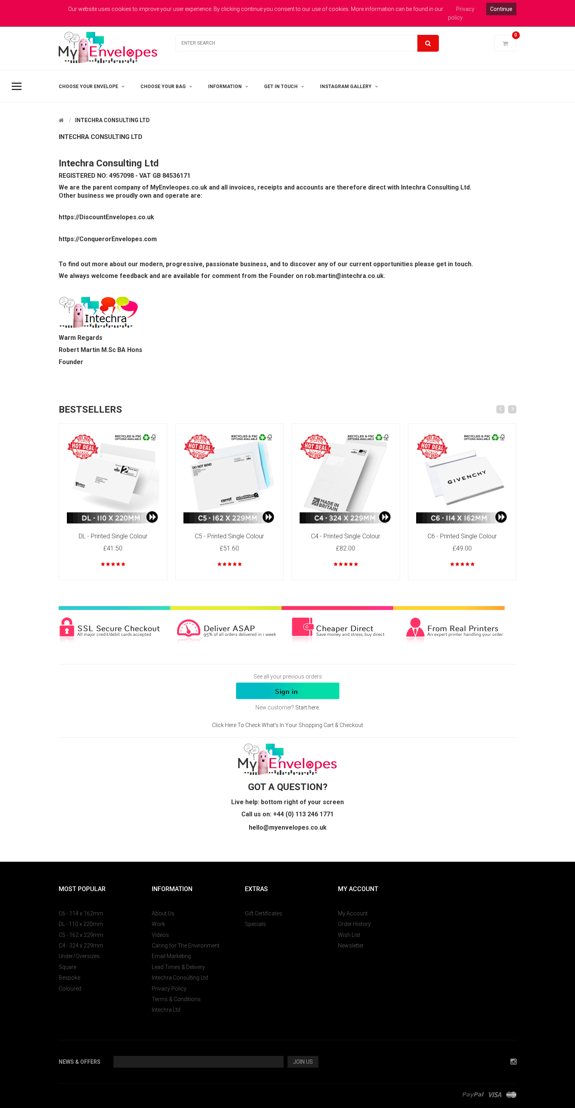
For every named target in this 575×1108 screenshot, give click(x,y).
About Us (163, 913)
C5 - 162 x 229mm (81, 935)
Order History (354, 924)
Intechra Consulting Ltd (112, 120)
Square (67, 967)
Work (158, 924)
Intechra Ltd (166, 1010)
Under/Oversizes (79, 956)
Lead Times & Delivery (178, 967)
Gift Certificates (263, 913)
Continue (501, 9)
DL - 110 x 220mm (81, 924)
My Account (353, 913)
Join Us (303, 1062)
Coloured (70, 988)
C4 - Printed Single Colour (345, 536)
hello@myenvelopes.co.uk (288, 827)
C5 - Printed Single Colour (229, 536)
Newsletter (351, 945)
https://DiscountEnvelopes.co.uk (106, 217)
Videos (160, 935)
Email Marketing (171, 956)
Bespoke (69, 977)
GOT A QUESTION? (287, 786)
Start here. (307, 707)
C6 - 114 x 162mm (81, 913)
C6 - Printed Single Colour (462, 536)
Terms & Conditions (176, 999)
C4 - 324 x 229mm (81, 945)
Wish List (349, 935)
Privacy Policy (169, 988)
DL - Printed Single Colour (113, 536)
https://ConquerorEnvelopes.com (108, 239)
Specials (255, 924)
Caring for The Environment (185, 945)
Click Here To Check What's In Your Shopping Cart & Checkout (287, 725)
